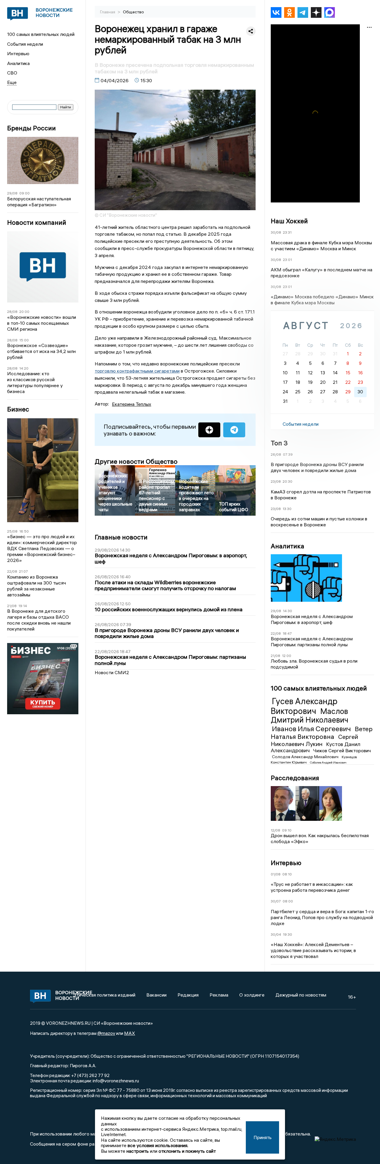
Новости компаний (36, 222)
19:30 (287, 934)
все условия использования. (158, 1145)
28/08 (12, 311)
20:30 (287, 481)
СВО (12, 73)
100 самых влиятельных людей (41, 34)
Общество (133, 12)
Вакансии (156, 995)
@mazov (106, 1033)
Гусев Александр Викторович (304, 706)
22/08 (12, 571)
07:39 (288, 454)
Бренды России (31, 128)
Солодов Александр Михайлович (305, 756)
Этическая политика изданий (104, 995)
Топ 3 (279, 443)
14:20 (23, 368)
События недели (25, 44)
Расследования (295, 778)
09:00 (24, 193)
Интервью (18, 53)
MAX (129, 1033)
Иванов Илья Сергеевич (312, 728)
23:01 (287, 259)
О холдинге (252, 995)
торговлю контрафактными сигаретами (137, 371)
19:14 (22, 606)
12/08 (275, 830)
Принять (263, 1137)
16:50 (24, 531)
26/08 (276, 454)
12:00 (286, 655)
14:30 (287, 611)
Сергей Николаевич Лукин (314, 740)
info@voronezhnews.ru (116, 1081)
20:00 (24, 311)
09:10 (287, 830)
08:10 (287, 874)
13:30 (287, 508)
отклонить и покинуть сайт (187, 1151)
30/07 (276, 901)
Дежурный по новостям (301, 995)
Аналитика (18, 63)
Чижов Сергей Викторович (342, 750)
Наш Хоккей (289, 221)
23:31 (287, 232)
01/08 (276, 874)
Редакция (188, 995)
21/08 (12, 606)
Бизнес (18, 409)
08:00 (288, 901)
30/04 (276, 934)
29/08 (12, 193)
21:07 (23, 571)
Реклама (219, 995)
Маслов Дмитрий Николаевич (309, 716)
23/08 (276, 481)
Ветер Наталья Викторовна (322, 733)
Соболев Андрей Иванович (328, 762)
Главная (108, 12)
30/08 (276, 232)
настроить (137, 1151)
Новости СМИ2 (112, 672)
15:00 (24, 340)
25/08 (12, 531)
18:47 (287, 633)
